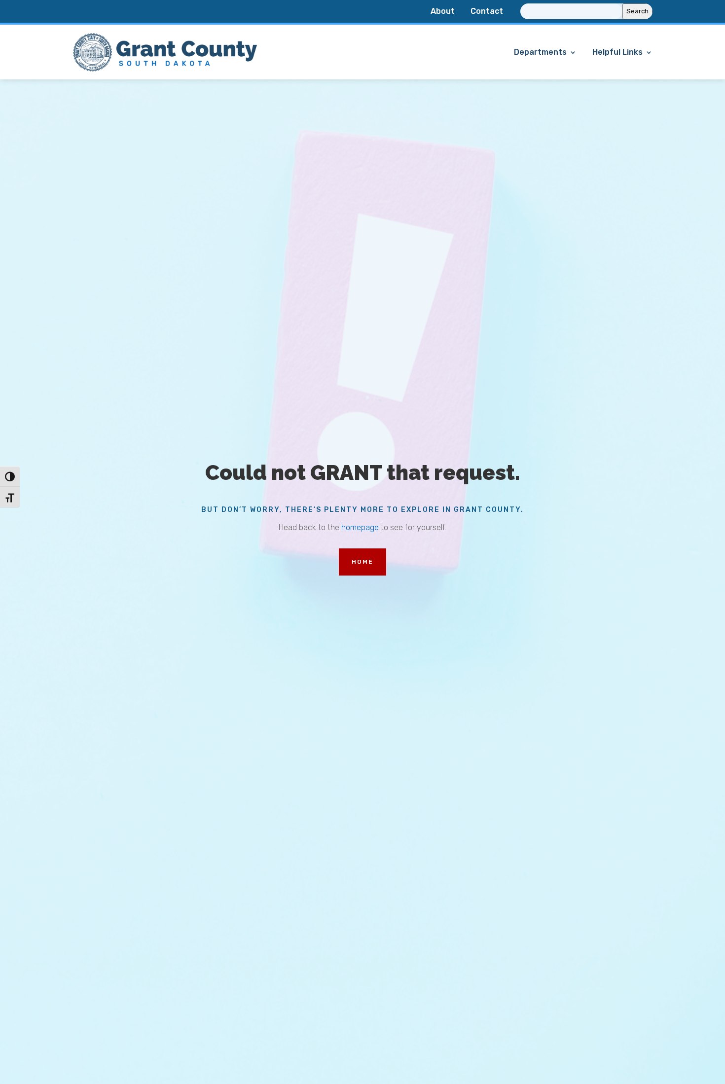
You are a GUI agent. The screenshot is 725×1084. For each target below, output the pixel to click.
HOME (362, 561)
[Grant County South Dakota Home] (165, 70)
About (443, 12)
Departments (540, 53)
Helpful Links (617, 53)
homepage (360, 527)
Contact (487, 12)
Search (637, 11)
